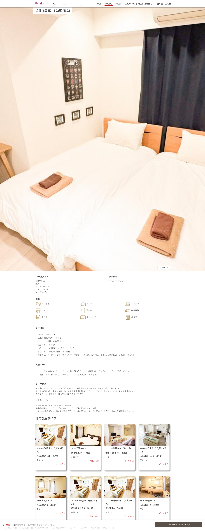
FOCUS (118, 3)
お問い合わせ (178, 525)
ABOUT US (130, 3)
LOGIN (168, 3)
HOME (98, 3)
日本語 (160, 3)
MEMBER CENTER (145, 3)
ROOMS (108, 3)
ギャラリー (164, 267)
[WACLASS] (42, 3)
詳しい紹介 (60, 464)
